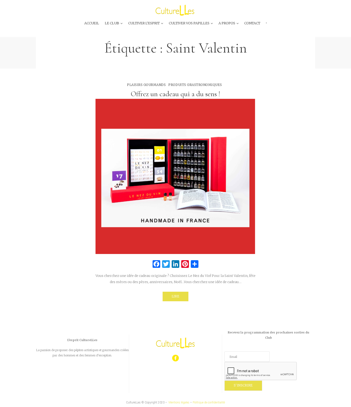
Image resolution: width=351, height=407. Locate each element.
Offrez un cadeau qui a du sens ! (175, 94)
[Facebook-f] (175, 358)
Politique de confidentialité (209, 402)
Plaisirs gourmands (146, 85)
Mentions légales (179, 402)
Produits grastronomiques (195, 85)
